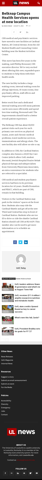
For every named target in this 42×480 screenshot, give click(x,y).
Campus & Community (6, 289)
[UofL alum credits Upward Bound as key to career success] (8, 309)
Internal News (6, 363)
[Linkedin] (18, 473)
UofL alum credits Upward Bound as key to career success (26, 309)
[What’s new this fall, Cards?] (8, 320)
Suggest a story (7, 377)
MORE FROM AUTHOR (23, 279)
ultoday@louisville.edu (26, 460)
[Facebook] (5, 473)
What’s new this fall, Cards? (27, 317)
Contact (4, 414)
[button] (38, 3)
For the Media (6, 387)
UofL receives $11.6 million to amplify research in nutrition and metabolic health (28, 298)
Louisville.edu (28, 455)
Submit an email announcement (14, 380)
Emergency (5, 407)
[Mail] (24, 473)
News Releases (7, 356)
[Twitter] (30, 473)
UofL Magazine (7, 360)
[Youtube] (36, 473)
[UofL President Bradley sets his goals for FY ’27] (8, 331)
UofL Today (8, 26)
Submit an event (7, 384)
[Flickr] (11, 473)
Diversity (4, 404)
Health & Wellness (5, 300)
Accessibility (6, 400)
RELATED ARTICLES (8, 279)
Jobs (3, 411)
